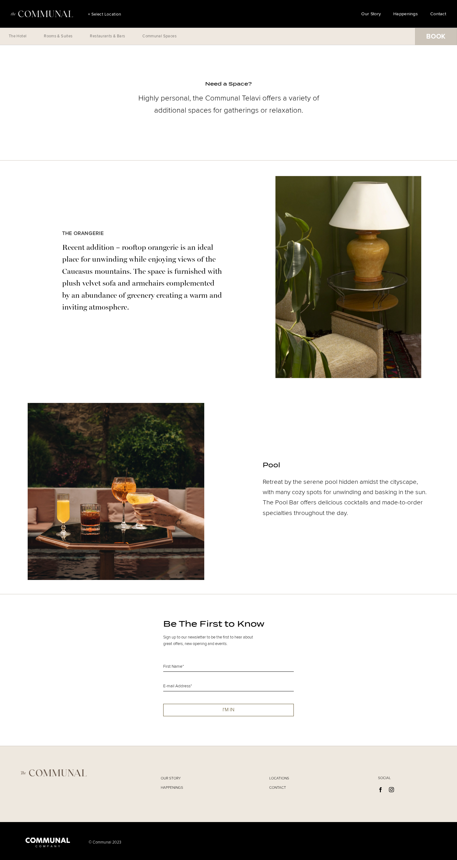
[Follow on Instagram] (391, 790)
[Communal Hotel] (42, 14)
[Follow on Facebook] (380, 790)
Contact (438, 13)
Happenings (405, 13)
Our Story (371, 13)
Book (436, 36)
